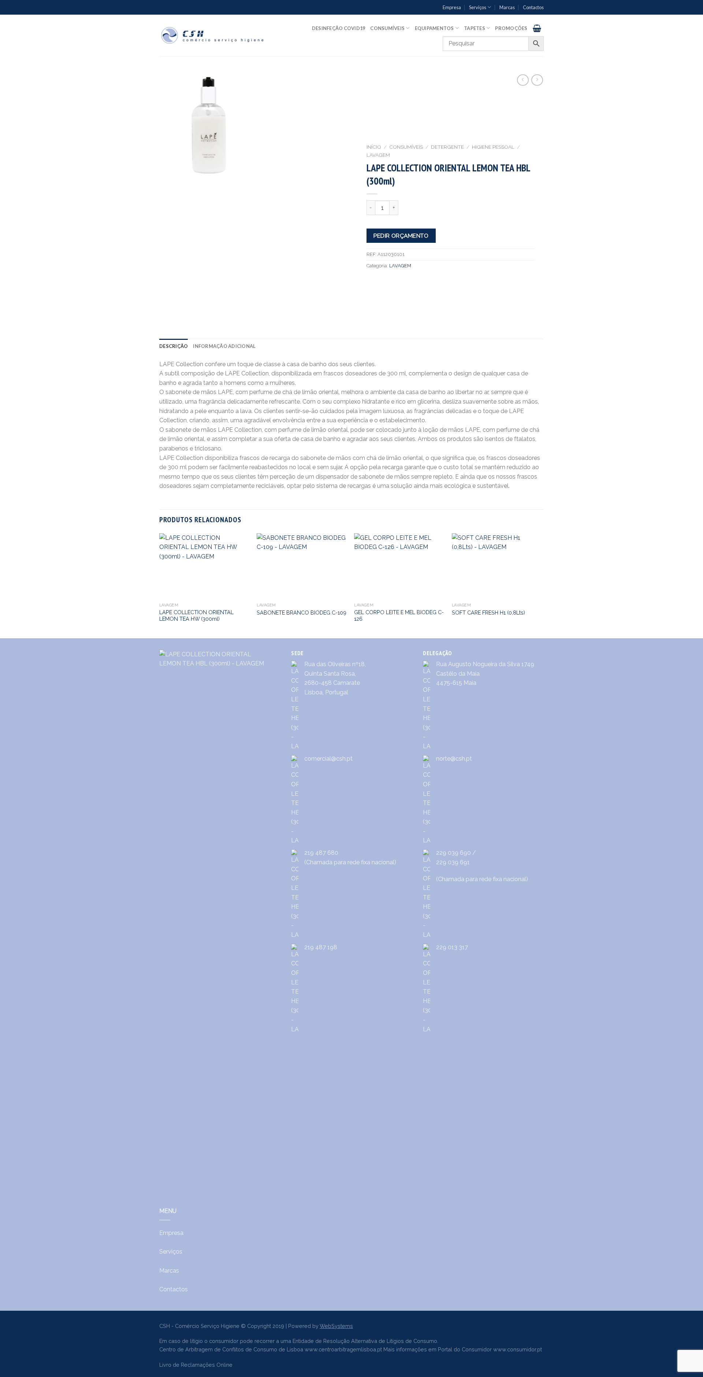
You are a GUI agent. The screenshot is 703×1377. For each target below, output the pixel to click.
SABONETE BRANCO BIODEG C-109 (301, 612)
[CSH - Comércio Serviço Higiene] (213, 35)
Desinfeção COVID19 (338, 28)
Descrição (173, 346)
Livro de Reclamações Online (196, 1365)
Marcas (507, 7)
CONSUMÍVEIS (406, 147)
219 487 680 (321, 852)
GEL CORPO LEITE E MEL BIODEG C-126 (399, 615)
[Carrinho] (537, 28)
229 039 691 (453, 862)
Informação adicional (224, 346)
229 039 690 (453, 852)
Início (374, 147)
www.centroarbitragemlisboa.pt (343, 1349)
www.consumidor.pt (517, 1349)
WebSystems (336, 1326)
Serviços (477, 7)
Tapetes (474, 28)
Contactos (533, 7)
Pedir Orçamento (400, 235)
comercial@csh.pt (328, 758)
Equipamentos (434, 28)
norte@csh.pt (454, 758)
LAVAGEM (378, 155)
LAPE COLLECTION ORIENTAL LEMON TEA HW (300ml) (196, 615)
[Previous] (159, 585)
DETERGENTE (447, 147)
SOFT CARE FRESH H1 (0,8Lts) (488, 612)
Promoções (511, 28)
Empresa (452, 7)
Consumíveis (387, 28)
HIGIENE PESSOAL (493, 147)
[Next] (541, 585)
